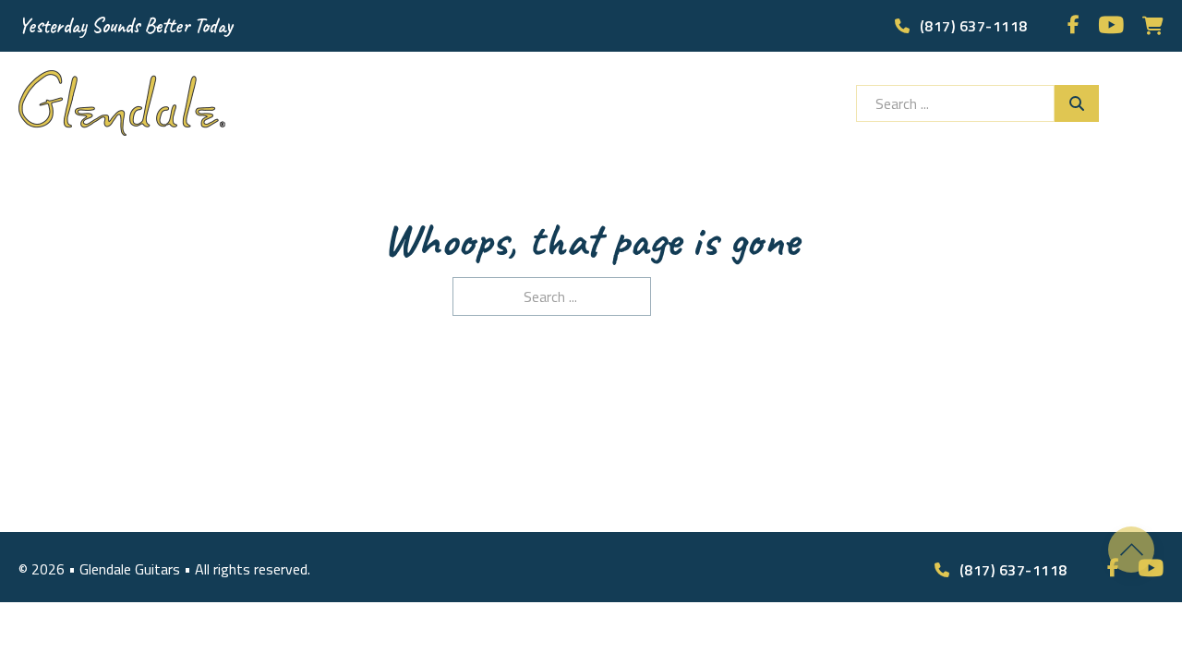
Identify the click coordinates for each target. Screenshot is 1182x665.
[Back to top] (1131, 549)
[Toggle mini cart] (1153, 26)
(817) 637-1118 (974, 25)
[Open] (1150, 103)
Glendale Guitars (131, 569)
